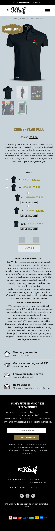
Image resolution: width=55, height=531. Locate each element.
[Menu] (47, 10)
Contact (35, 487)
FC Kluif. (11, 504)
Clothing (13, 19)
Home (4, 19)
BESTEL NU (29, 248)
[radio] (23, 180)
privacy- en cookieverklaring (22, 450)
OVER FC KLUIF (17, 487)
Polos (23, 19)
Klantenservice (16, 479)
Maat (29, 172)
